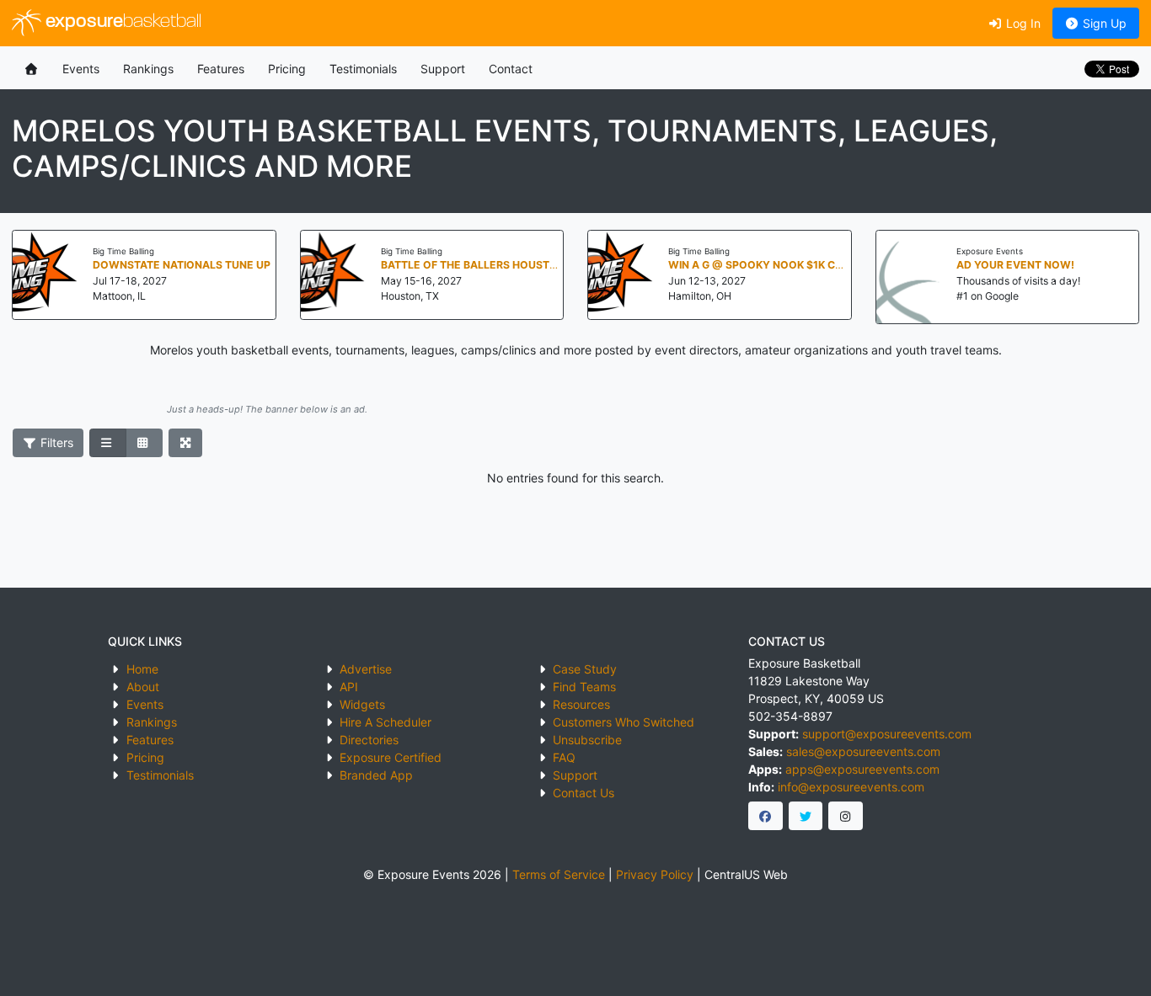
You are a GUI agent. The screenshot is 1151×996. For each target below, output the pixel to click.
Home (142, 669)
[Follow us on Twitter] (806, 816)
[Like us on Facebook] (765, 816)
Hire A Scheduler (385, 722)
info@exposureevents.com (851, 787)
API (349, 686)
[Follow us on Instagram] (845, 816)
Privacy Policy (654, 874)
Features (220, 68)
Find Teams (584, 686)
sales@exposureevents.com (863, 751)
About (142, 686)
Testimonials (363, 68)
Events (80, 68)
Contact (511, 68)
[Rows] (107, 443)
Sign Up (1103, 23)
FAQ (564, 757)
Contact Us (583, 793)
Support (442, 68)
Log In (1022, 23)
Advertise (366, 669)
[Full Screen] (186, 443)
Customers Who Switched (623, 722)
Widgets (362, 704)
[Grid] (144, 443)
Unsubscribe (587, 739)
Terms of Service (558, 874)
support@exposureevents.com (887, 734)
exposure (121, 22)
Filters (55, 442)
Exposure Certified (391, 757)
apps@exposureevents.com (862, 769)
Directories (369, 739)
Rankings (148, 68)
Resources (581, 704)
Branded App (376, 775)
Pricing (287, 68)
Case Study (585, 669)
